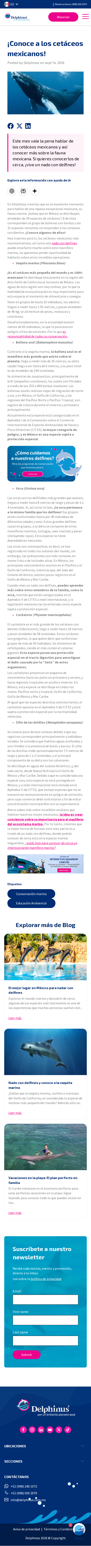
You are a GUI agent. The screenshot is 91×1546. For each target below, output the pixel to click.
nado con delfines (64, 243)
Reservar (63, 17)
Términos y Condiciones (61, 1529)
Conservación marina (31, 894)
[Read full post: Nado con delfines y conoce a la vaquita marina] (45, 1052)
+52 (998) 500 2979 (24, 1493)
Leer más (15, 1018)
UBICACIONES (15, 1446)
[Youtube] (50, 1429)
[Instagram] (32, 1429)
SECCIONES (13, 1461)
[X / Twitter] (58, 1429)
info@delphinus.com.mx (28, 1500)
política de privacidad (46, 1279)
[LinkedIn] (41, 1429)
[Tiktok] (67, 1429)
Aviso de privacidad (26, 1529)
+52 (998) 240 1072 (24, 1486)
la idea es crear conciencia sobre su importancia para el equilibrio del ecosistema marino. (45, 819)
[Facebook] (23, 1429)
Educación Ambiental (31, 903)
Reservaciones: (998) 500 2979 (71, 4)
